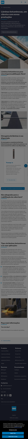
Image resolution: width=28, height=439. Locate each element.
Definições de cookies (13, 429)
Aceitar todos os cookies (13, 436)
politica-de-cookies (18, 427)
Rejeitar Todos (13, 433)
